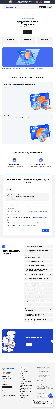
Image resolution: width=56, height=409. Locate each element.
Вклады (21, 393)
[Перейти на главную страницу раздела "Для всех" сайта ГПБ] (9, 7)
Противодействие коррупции (25, 381)
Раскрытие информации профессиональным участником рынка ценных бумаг (45, 371)
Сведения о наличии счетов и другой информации (27, 389)
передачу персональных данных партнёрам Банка (27, 225)
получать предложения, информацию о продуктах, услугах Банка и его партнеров (30, 222)
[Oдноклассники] (40, 397)
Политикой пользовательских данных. (39, 403)
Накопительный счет (24, 397)
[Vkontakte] (38, 397)
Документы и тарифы (24, 371)
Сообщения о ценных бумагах (42, 380)
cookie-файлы (47, 383)
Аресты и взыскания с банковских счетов (26, 386)
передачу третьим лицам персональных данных (26, 220)
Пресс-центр (22, 369)
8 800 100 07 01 (6, 378)
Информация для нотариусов (25, 391)
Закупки (21, 373)
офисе (37, 166)
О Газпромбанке (23, 367)
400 (3, 381)
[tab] (3, 68)
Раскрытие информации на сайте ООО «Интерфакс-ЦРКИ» (43, 378)
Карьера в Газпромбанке (24, 395)
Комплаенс (22, 377)
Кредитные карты (23, 14)
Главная (16, 14)
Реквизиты (22, 375)
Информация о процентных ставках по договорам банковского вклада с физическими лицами (43, 368)
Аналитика (22, 383)
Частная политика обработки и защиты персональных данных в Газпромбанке (44, 376)
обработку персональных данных (40, 217)
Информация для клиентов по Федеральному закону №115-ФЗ (42, 373)
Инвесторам (22, 379)
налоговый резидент (11, 186)
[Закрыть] (53, 2)
